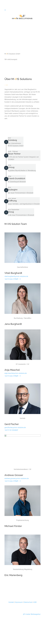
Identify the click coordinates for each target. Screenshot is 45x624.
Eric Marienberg (13, 575)
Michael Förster (13, 526)
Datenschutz (28, 602)
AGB (34, 602)
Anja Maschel (12, 369)
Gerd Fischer (11, 424)
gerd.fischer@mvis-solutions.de (15, 427)
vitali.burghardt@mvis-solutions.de (16, 276)
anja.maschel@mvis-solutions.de (15, 373)
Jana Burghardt (13, 323)
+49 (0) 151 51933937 (11, 430)
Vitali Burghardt (13, 273)
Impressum (19, 602)
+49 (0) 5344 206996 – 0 (12, 279)
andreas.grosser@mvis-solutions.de (16, 478)
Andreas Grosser (13, 475)
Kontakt (11, 602)
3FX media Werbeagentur (31, 614)
